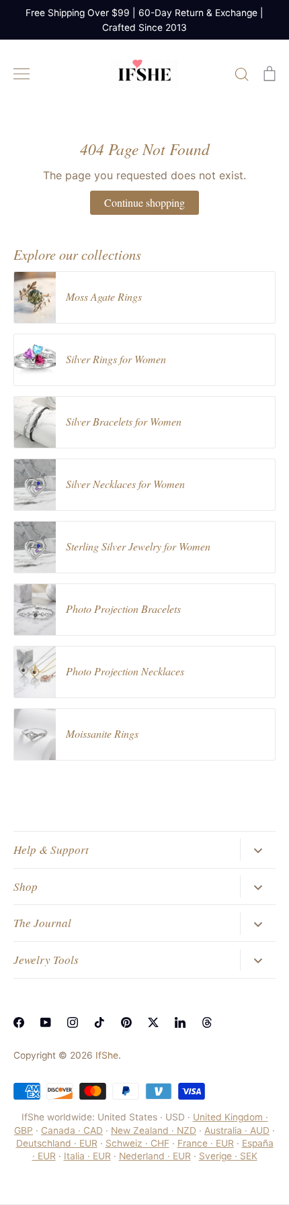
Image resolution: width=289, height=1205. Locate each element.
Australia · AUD (237, 1130)
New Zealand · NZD (153, 1130)
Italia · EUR (87, 1156)
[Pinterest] (126, 1022)
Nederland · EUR (155, 1156)
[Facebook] (18, 1022)
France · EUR (205, 1143)
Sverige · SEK (228, 1156)
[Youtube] (45, 1022)
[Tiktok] (99, 1022)
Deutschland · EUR (56, 1143)
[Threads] (207, 1022)
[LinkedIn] (180, 1022)
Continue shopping (144, 202)
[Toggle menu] (21, 74)
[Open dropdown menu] (258, 849)
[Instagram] (72, 1022)
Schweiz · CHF (137, 1143)
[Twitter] (153, 1022)
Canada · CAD (72, 1130)
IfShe (106, 1055)
